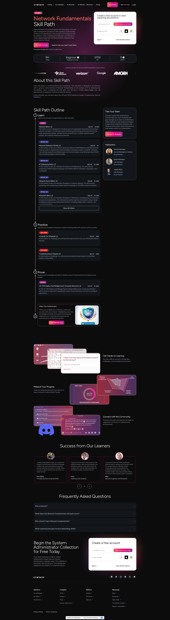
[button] (51, 5)
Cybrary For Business (114, 134)
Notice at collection (73, 618)
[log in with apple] (126, 31)
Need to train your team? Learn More (64, 45)
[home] (39, 5)
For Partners (81, 4)
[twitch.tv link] (130, 577)
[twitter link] (116, 577)
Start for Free (125, 5)
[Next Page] (89, 486)
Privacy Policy (38, 612)
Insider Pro (51, 49)
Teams (60, 49)
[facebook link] (125, 577)
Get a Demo (113, 5)
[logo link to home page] (39, 578)
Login (134, 5)
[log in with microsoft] (131, 31)
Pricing (98, 4)
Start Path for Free (41, 45)
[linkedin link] (112, 577)
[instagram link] (121, 577)
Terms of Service (51, 612)
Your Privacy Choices (90, 618)
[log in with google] (121, 31)
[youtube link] (134, 577)
